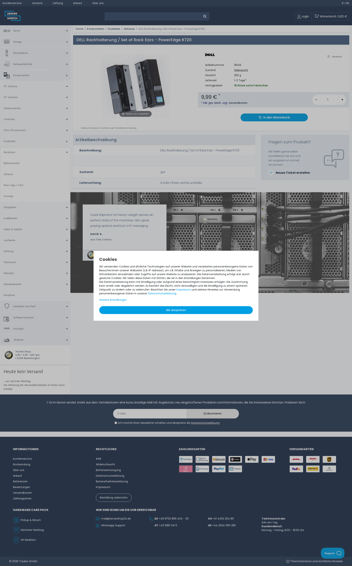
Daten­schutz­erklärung (162, 293)
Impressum (183, 289)
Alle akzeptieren (176, 310)
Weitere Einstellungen (113, 300)
